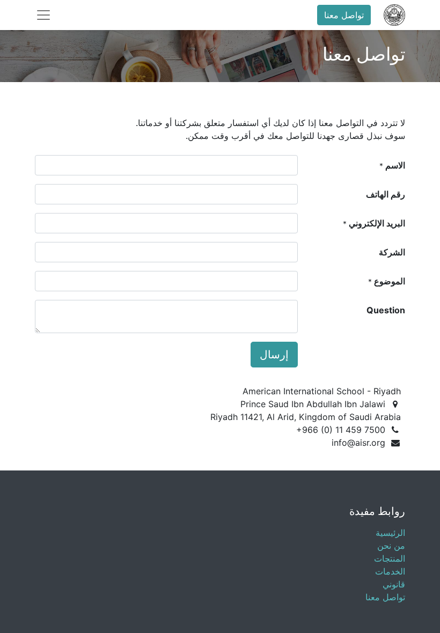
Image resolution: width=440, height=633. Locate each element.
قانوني (394, 584)
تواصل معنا (344, 15)
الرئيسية (390, 532)
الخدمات (390, 571)
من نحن (391, 545)
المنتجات (389, 558)
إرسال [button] (274, 354)
